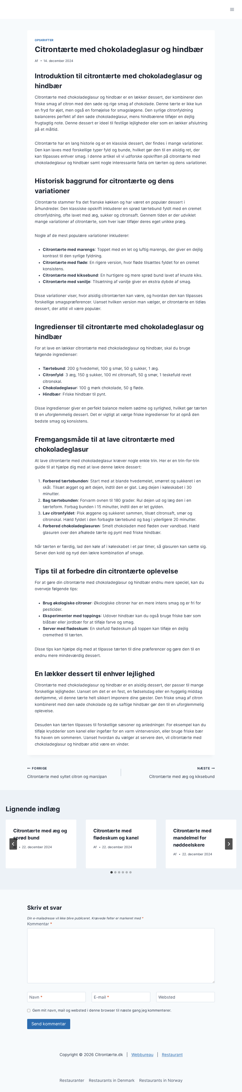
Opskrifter (44, 40)
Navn (36, 997)
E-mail (101, 997)
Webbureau (142, 1054)
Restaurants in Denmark (111, 1080)
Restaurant (172, 1054)
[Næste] (229, 844)
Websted (166, 997)
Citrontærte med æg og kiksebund (182, 772)
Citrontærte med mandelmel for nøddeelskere (192, 838)
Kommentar (39, 924)
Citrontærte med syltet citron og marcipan (67, 772)
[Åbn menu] (232, 9)
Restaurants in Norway (160, 1080)
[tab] (111, 872)
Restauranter (72, 1080)
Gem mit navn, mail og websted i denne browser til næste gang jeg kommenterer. (101, 1010)
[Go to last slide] (13, 844)
